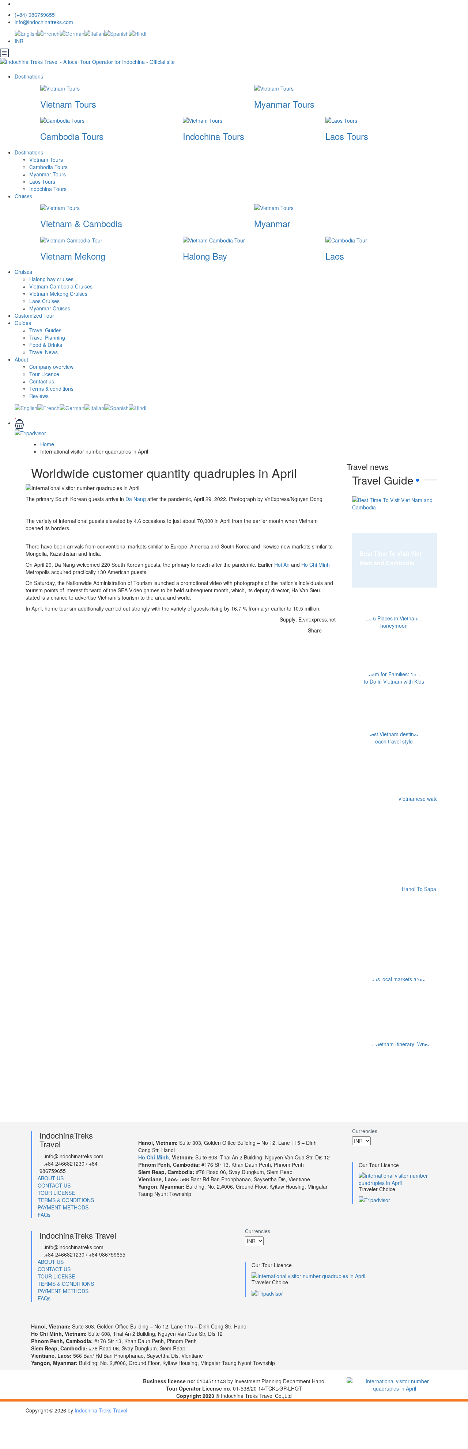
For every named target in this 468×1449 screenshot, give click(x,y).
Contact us (41, 381)
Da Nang (135, 498)
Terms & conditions (51, 388)
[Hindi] (137, 33)
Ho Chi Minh (315, 564)
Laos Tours (346, 136)
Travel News (43, 352)
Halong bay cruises (51, 279)
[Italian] (94, 33)
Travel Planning (47, 337)
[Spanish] (116, 33)
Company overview (51, 366)
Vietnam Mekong (72, 255)
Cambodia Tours (71, 136)
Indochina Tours (213, 136)
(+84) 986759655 (35, 14)
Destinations (30, 76)
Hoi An (282, 564)
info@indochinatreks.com (44, 22)
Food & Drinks (45, 344)
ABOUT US (51, 1178)
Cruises (24, 196)
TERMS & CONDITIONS (66, 1200)
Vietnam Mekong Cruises (58, 293)
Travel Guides (45, 330)
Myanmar (272, 223)
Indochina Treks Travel (101, 1410)
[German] (72, 33)
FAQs (44, 1214)
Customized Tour (34, 315)
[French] (48, 33)
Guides (23, 322)
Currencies (364, 1131)
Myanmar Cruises (49, 308)
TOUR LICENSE (56, 1192)
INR (20, 41)
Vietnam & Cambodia (81, 223)
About (21, 359)
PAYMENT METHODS (63, 1207)
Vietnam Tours (68, 104)
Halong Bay (205, 255)
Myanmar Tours (284, 104)
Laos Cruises (44, 301)
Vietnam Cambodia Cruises (61, 286)
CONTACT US (54, 1185)
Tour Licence (44, 374)
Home (47, 444)
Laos (334, 255)
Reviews (39, 395)
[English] (26, 33)
